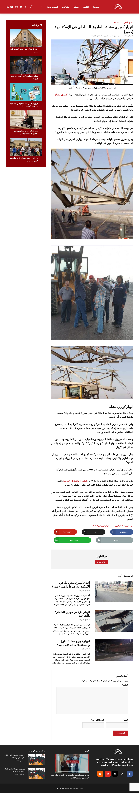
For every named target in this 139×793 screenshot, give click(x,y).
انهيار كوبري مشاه (117, 526)
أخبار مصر (124, 22)
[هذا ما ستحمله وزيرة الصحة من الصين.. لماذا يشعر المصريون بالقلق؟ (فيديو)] (69, 763)
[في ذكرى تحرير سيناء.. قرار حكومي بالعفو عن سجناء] (26, 147)
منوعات (65, 6)
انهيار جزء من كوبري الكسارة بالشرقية (72, 613)
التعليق (125, 685)
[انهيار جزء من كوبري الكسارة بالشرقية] (114, 621)
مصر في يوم (60, 788)
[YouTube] (108, 774)
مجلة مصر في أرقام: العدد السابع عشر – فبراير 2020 (14, 770)
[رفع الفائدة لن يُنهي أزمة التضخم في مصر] (26, 38)
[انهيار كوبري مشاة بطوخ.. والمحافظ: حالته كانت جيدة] (114, 650)
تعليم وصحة (52, 6)
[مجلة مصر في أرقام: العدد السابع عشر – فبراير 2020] (36, 773)
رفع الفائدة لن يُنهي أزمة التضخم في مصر (24, 50)
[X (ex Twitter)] (122, 774)
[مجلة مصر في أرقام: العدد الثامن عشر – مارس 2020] (36, 759)
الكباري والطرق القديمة (75, 480)
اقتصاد (86, 6)
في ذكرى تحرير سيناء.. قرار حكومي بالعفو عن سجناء (24, 159)
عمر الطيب (108, 36)
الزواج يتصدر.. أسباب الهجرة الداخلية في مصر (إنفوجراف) (24, 104)
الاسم (125, 720)
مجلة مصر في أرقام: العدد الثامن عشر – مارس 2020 (14, 756)
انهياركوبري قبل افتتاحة (101, 526)
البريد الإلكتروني (97, 720)
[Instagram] (115, 774)
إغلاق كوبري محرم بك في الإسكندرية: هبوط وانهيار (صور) (71, 584)
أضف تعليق (117, 36)
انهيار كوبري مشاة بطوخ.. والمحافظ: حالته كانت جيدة (73, 643)
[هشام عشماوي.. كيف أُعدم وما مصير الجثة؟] (26, 65)
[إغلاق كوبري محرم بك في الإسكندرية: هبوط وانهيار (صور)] (114, 591)
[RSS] (100, 774)
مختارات (117, 22)
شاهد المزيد (101, 562)
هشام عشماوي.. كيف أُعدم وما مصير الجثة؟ (24, 77)
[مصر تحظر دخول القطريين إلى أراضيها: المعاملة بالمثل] (26, 119)
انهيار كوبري (129, 526)
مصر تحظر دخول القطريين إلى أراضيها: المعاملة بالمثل (26, 132)
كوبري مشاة (61, 94)
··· (41, 6)
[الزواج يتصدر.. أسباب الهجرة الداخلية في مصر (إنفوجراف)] (26, 92)
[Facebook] (130, 774)
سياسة (96, 6)
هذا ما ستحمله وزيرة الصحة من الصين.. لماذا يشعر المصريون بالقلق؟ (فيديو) (69, 776)
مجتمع (76, 6)
